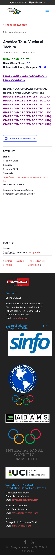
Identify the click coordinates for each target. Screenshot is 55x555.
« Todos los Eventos (15, 24)
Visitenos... (28, 550)
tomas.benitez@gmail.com (25, 499)
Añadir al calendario (20, 138)
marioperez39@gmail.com (25, 512)
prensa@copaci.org (21, 525)
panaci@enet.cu (20, 318)
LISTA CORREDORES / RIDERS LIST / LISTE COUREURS (25, 78)
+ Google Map (34, 252)
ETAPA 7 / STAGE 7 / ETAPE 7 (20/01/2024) (27, 120)
